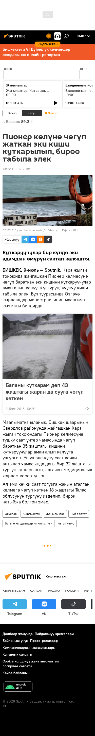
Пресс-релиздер (44, 640)
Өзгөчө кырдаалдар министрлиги (28, 523)
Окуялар (11, 514)
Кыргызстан (31, 514)
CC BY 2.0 (9, 230)
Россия (72, 590)
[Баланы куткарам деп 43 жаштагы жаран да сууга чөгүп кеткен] (47, 346)
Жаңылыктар (55, 514)
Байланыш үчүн (15, 640)
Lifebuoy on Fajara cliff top (63, 230)
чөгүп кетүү (66, 523)
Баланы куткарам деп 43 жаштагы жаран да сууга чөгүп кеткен (45, 391)
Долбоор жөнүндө (18, 634)
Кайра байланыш (16, 673)
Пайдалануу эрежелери (54, 634)
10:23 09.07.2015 (16, 169)
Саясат (36, 590)
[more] (87, 408)
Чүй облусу (79, 514)
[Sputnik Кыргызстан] (15, 38)
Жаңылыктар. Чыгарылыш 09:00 (27, 92)
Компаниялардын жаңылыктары (29, 647)
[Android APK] (18, 687)
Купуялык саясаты (17, 654)
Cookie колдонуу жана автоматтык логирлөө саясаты (31, 663)
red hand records (31, 230)
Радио (54, 590)
